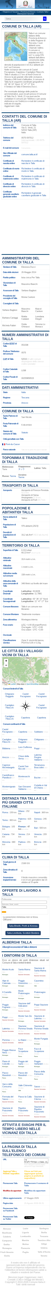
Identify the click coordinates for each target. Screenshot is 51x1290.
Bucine (37, 777)
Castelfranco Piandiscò (8, 776)
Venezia (38, 834)
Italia (23, 392)
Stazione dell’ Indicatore (24, 1004)
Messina (6, 842)
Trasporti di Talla (20, 485)
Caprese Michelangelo (8, 766)
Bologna (6, 826)
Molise (25, 1244)
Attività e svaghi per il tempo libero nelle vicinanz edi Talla (24, 1129)
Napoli (37, 812)
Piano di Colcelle (6, 1062)
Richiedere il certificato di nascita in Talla (32, 162)
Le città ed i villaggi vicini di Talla (22, 653)
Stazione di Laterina (39, 1017)
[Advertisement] (25, 226)
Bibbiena (6, 748)
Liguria (25, 1232)
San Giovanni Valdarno (24, 787)
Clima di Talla (15, 857)
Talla (31, 33)
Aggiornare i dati (11, 106)
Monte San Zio (25, 1016)
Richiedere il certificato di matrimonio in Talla (32, 177)
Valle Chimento (25, 1085)
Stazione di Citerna (39, 1097)
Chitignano (39, 739)
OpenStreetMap (32, 684)
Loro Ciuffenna (25, 747)
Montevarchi (24, 776)
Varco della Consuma (7, 1085)
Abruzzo (7, 1229)
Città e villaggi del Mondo (29, 1279)
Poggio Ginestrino (23, 981)
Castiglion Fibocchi (35, 72)
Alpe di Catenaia (6, 981)
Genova (38, 819)
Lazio (25, 1228)
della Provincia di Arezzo (37, 36)
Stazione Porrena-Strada (25, 1027)
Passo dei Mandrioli (22, 1074)
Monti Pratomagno (24, 992)
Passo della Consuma (39, 1072)
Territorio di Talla (21, 545)
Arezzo (7, 77)
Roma (5, 812)
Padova (21, 842)
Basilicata (7, 1233)
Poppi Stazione (41, 1004)
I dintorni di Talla (19, 955)
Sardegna (44, 1228)
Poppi (36, 748)
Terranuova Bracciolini (39, 766)
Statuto (24, 432)
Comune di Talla (17, 411)
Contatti (11, 1279)
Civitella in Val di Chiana (40, 786)
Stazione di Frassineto (7, 1109)
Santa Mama (24, 969)
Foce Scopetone (23, 1050)
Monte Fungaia (41, 1038)
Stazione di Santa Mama (40, 969)
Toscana (25, 397)
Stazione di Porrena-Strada (41, 1027)
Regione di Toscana (11, 12)
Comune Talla (42, 12)
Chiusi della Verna (23, 757)
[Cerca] (44, 19)
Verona (21, 834)
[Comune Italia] (25, 8)
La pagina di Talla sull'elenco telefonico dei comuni (24, 1151)
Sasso (37, 1086)
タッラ (21, 469)
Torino (5, 820)
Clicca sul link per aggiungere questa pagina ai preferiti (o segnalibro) (34, 1174)
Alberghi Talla (17, 942)
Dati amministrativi (20, 387)
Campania (7, 1240)
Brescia (37, 842)
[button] (6, 661)
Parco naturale (9, 449)
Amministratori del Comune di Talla (21, 260)
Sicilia (44, 1232)
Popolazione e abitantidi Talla (17, 510)
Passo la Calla (25, 1096)
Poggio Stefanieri (38, 1062)
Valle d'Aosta (44, 1252)
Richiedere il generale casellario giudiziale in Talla (33, 194)
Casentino (38, 980)
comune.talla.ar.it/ (29, 154)
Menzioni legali (16, 1277)
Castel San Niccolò (23, 767)
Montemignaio (8, 786)
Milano (21, 811)
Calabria (7, 1236)
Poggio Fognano (6, 1005)
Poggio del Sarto (23, 1062)
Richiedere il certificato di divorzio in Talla (32, 185)
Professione (6, 899)
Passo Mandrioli (6, 1074)
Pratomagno (39, 992)
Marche (25, 1240)
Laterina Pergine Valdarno (38, 757)
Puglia (26, 1252)
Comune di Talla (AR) (21, 26)
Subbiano (38, 732)
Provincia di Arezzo (28, 12)
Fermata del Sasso (7, 1097)
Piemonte (25, 1248)
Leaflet (13, 684)
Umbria (44, 1248)
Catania (5, 834)
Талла (13, 476)
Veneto (44, 1256)
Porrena (6, 1040)
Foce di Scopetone (39, 1050)
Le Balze (22, 1040)
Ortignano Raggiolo (9, 695)
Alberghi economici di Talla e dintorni (19, 947)
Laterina (6, 1028)
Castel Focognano (25, 695)
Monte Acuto (8, 969)
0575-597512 (27, 137)
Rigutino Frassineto (23, 1109)
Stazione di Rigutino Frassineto (39, 1109)
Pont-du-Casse (12, 444)
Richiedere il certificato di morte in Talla (32, 169)
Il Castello (6, 992)
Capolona (20, 72)
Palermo (22, 819)
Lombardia (25, 1236)
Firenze (22, 826)
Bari (36, 828)
